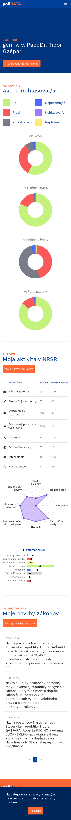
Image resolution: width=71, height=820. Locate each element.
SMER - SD (10, 39)
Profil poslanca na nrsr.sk (21, 63)
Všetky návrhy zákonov (20, 623)
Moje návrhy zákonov (19, 369)
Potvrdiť (35, 810)
